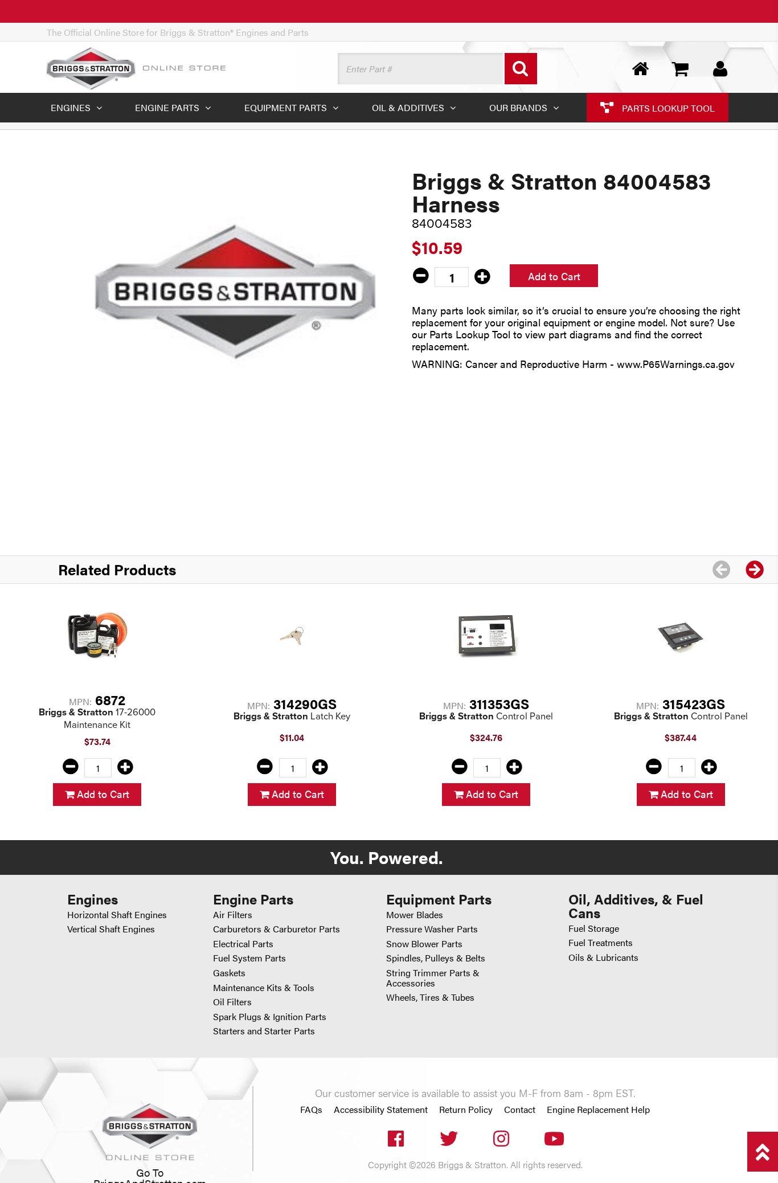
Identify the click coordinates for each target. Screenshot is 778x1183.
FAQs (311, 1109)
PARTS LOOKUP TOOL (667, 107)
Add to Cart (554, 276)
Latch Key (292, 716)
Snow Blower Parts (424, 943)
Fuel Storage (593, 928)
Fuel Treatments (600, 942)
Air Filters (232, 914)
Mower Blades (414, 914)
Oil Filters (232, 1001)
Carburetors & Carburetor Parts (276, 928)
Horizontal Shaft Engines (117, 914)
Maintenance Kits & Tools (263, 987)
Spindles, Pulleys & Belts (435, 957)
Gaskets (229, 972)
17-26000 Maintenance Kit (97, 718)
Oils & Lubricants (603, 957)
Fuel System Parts (249, 957)
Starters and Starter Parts (264, 1030)
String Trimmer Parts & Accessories (433, 977)
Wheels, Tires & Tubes (430, 997)
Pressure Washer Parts (432, 928)
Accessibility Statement (381, 1109)
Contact (519, 1109)
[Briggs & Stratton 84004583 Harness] (235, 292)
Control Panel (486, 716)
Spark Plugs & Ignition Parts (269, 1016)
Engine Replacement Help (598, 1109)
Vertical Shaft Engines (111, 928)
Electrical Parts (243, 943)
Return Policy (466, 1109)
